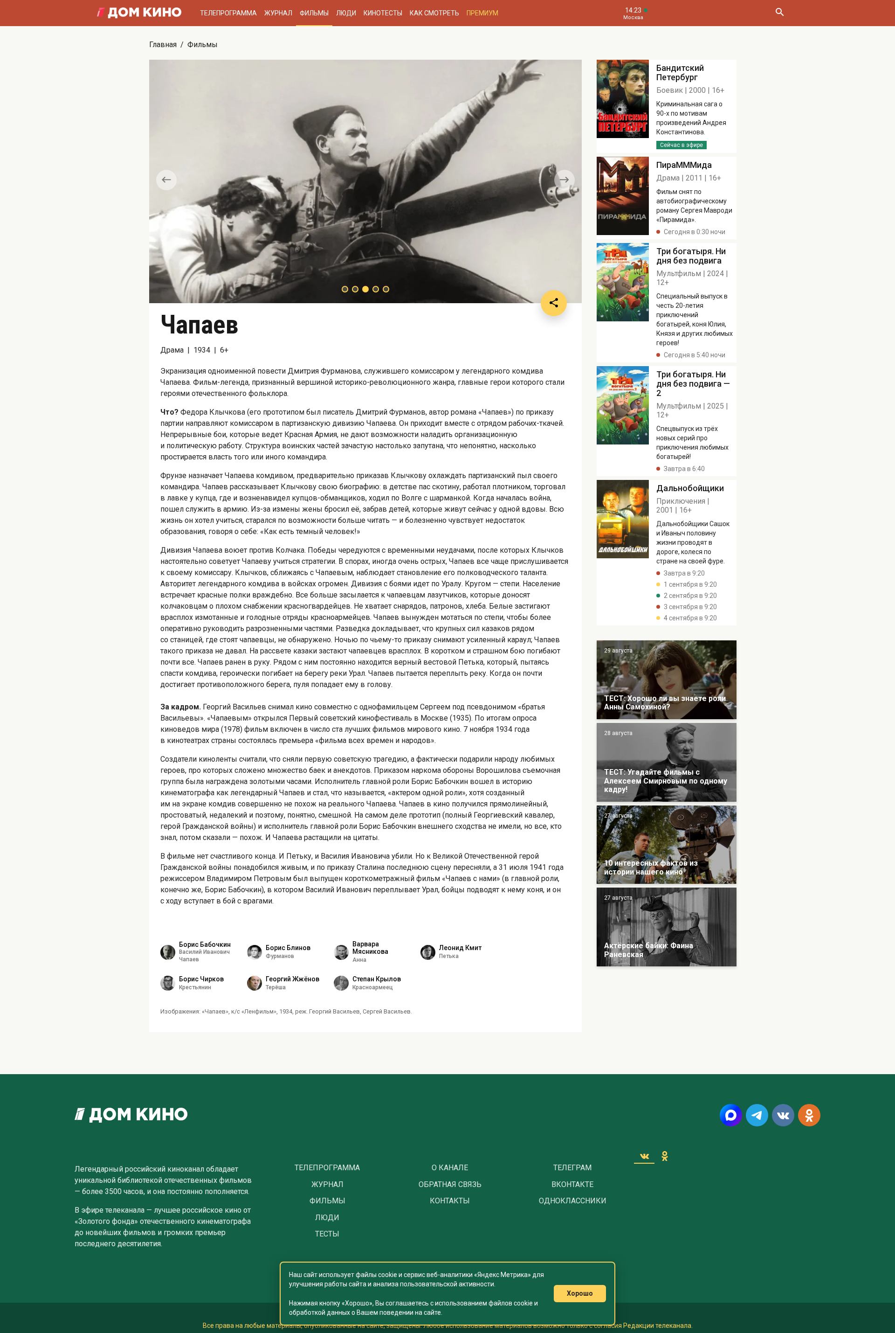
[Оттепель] (667, 844)
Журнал (278, 13)
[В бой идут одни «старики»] (667, 762)
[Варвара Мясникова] (341, 952)
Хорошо (580, 1293)
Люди (346, 13)
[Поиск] (779, 13)
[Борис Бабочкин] (167, 952)
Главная (163, 44)
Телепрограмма (228, 13)
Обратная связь (450, 1184)
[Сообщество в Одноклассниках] (809, 1115)
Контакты (450, 1201)
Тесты (327, 1234)
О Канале (450, 1168)
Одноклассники (572, 1201)
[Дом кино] (139, 13)
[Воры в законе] (667, 679)
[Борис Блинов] (254, 952)
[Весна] (667, 927)
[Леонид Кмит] (427, 952)
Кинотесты (383, 13)
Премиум (482, 13)
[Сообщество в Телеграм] (757, 1115)
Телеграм (572, 1168)
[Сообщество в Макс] (731, 1115)
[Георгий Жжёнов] (254, 983)
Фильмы (314, 13)
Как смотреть (434, 13)
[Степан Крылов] (341, 983)
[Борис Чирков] (167, 983)
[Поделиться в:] (554, 303)
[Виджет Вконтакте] (644, 1156)
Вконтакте (572, 1184)
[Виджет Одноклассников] (664, 1156)
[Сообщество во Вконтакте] (783, 1115)
